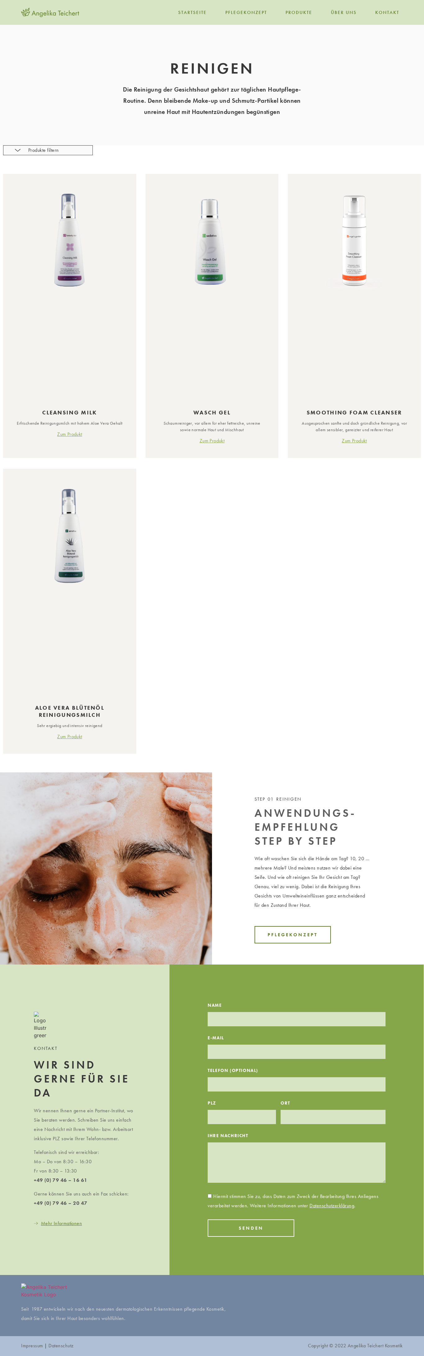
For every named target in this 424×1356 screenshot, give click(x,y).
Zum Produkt (69, 434)
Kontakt (387, 12)
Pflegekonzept (246, 12)
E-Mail (216, 1038)
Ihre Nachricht (228, 1135)
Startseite (192, 12)
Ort (285, 1103)
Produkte (299, 12)
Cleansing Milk (69, 412)
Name (215, 1005)
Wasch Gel (212, 412)
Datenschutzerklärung (331, 1205)
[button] (293, 934)
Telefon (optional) (233, 1070)
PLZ (212, 1103)
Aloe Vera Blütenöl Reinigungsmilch (69, 711)
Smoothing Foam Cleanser (354, 412)
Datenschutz (61, 1345)
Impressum (32, 1345)
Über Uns (344, 12)
